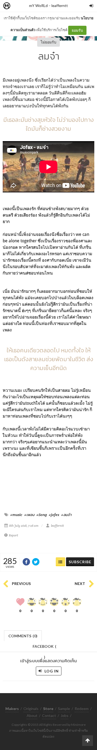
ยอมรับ (77, 30)
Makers (18, 6)
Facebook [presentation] (44, 648)
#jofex (54, 515)
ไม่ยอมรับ (48, 42)
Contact (49, 715)
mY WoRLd (38, 5)
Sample (64, 708)
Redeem (82, 708)
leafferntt (59, 5)
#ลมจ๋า (66, 515)
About (32, 715)
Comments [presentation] (22, 636)
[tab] (23, 635)
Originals (31, 708)
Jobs (64, 715)
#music (16, 515)
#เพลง (29, 515)
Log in (51, 671)
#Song (41, 515)
